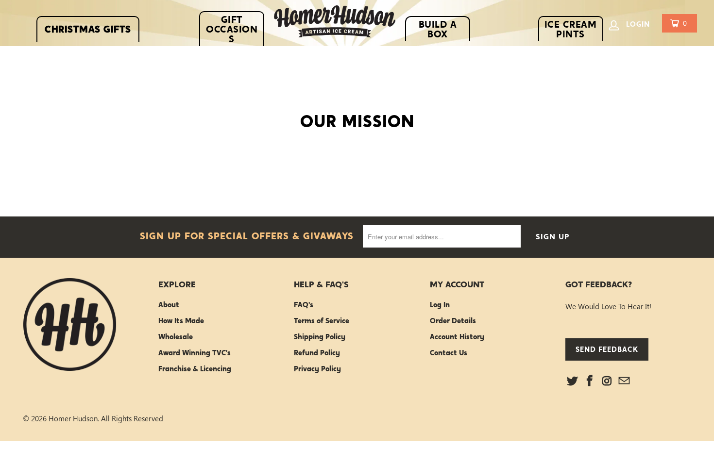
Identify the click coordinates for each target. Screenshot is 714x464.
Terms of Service (321, 321)
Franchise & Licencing (194, 369)
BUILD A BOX (438, 29)
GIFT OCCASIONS (231, 29)
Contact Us (448, 353)
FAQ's (303, 305)
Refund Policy (317, 353)
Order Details (453, 321)
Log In (440, 305)
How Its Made (181, 321)
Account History (457, 337)
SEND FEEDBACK (607, 349)
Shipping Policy (319, 337)
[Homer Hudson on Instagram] (607, 381)
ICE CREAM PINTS (570, 29)
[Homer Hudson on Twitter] (572, 381)
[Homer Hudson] (334, 23)
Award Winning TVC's (194, 353)
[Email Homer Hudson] (624, 381)
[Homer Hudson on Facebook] (590, 381)
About (168, 305)
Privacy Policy (317, 369)
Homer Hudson (73, 418)
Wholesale (175, 337)
